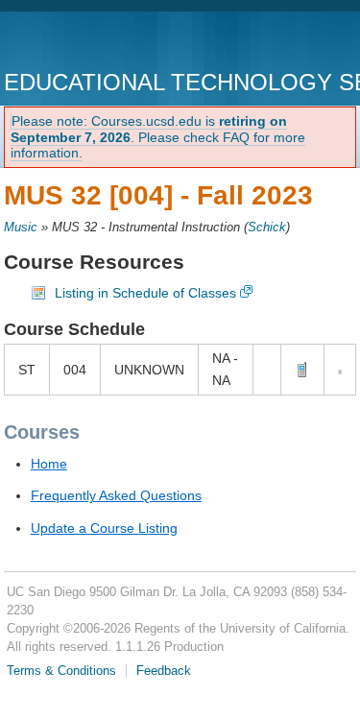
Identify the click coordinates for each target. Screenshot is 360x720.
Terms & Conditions (61, 671)
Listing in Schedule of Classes (145, 292)
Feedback (163, 671)
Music (20, 227)
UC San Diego (114, 42)
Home (49, 463)
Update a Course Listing (104, 528)
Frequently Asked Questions (116, 495)
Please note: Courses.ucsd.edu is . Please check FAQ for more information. (158, 137)
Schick (267, 227)
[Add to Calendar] (340, 369)
